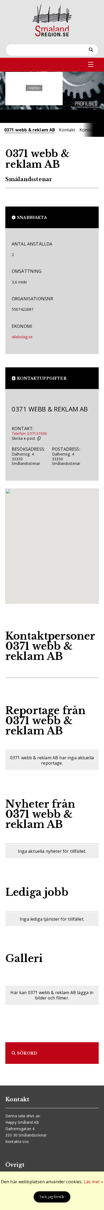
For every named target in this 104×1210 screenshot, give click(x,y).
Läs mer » (93, 1182)
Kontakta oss (17, 1141)
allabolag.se (22, 336)
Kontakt (67, 130)
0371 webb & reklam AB (29, 130)
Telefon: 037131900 (29, 433)
